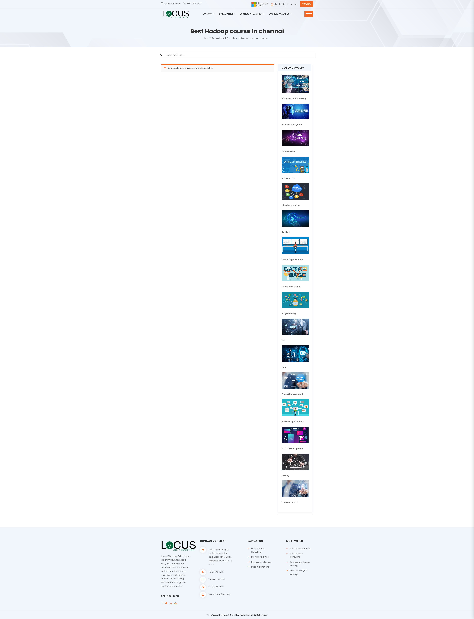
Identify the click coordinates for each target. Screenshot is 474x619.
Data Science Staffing (300, 548)
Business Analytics (260, 556)
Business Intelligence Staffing (300, 564)
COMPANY (208, 13)
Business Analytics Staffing (299, 572)
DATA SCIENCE (226, 13)
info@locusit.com (172, 3)
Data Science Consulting (257, 550)
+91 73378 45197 (194, 3)
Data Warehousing (260, 566)
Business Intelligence (261, 562)
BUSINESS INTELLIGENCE (251, 13)
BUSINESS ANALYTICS (279, 13)
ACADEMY (306, 4)
